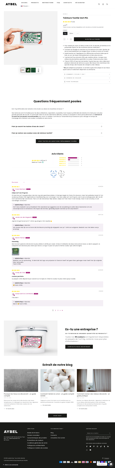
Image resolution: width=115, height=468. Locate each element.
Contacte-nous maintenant (79, 346)
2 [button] (55, 310)
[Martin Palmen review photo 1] (15, 251)
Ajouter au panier (92, 39)
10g (65, 33)
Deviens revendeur (33, 435)
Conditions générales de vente (37, 443)
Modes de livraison (33, 433)
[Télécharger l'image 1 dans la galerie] (23, 70)
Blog (52, 433)
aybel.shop (11, 458)
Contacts (54, 435)
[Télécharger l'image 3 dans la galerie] (33, 70)
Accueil (65, 14)
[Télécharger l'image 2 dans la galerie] (28, 70)
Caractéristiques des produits (37, 438)
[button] (25, 6)
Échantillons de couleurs (35, 440)
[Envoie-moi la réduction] (110, 433)
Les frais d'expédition (76, 27)
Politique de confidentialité (36, 445)
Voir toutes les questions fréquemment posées (57, 141)
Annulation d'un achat (58, 438)
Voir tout (57, 415)
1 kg (77, 33)
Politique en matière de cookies (37, 448)
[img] (16, 187)
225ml (71, 33)
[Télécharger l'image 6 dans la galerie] (38, 70)
